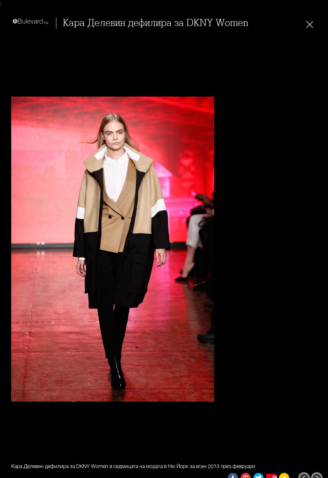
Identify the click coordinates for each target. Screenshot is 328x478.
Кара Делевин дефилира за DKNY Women (155, 23)
